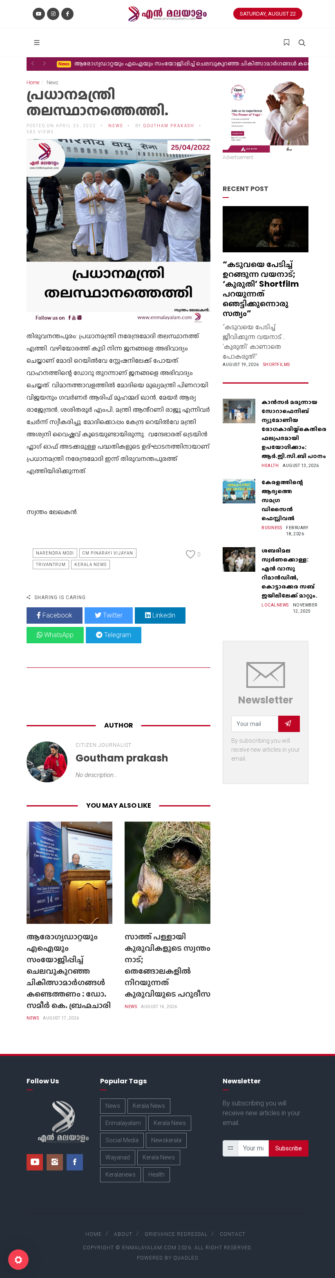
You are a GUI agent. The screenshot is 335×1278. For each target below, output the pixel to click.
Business (271, 528)
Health (270, 465)
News (33, 1018)
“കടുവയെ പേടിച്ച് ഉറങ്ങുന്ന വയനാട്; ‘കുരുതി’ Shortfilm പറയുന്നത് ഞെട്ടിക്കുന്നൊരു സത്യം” (261, 288)
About (123, 1234)
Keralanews (120, 1174)
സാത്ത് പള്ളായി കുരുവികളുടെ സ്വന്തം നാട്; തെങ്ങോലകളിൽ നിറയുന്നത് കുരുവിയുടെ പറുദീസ (167, 965)
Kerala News (90, 564)
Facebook (56, 615)
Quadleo (186, 1258)
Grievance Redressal (176, 1234)
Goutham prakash (168, 126)
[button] (33, 63)
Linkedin (163, 615)
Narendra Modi (55, 553)
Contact (233, 1234)
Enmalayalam (123, 1123)
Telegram (117, 635)
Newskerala (166, 1140)
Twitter (112, 615)
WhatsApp (58, 635)
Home (33, 82)
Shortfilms (276, 364)
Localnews (275, 605)
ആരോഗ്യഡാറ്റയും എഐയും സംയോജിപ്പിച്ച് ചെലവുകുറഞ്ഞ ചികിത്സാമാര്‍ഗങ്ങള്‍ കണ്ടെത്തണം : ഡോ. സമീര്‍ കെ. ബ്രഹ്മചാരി (69, 971)
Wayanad (117, 1157)
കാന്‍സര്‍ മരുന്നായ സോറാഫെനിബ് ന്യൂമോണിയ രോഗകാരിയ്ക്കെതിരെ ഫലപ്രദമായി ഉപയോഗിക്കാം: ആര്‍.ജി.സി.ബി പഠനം (293, 429)
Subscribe (288, 1148)
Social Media (121, 1140)
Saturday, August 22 (268, 14)
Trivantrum (51, 564)
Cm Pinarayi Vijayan (108, 553)
